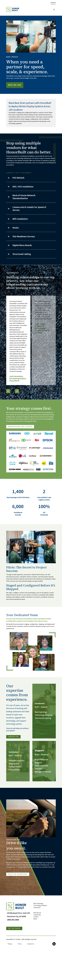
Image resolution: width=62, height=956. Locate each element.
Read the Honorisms (17, 874)
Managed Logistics (16, 760)
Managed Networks (43, 771)
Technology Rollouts (43, 715)
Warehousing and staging (20, 427)
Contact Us (13, 737)
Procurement (14, 769)
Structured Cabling (43, 718)
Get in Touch (14, 928)
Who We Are (14, 85)
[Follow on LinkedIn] (54, 944)
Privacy (10, 944)
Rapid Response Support (41, 761)
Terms (20, 944)
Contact (53, 3)
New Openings (41, 712)
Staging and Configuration (15, 765)
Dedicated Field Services (41, 767)
